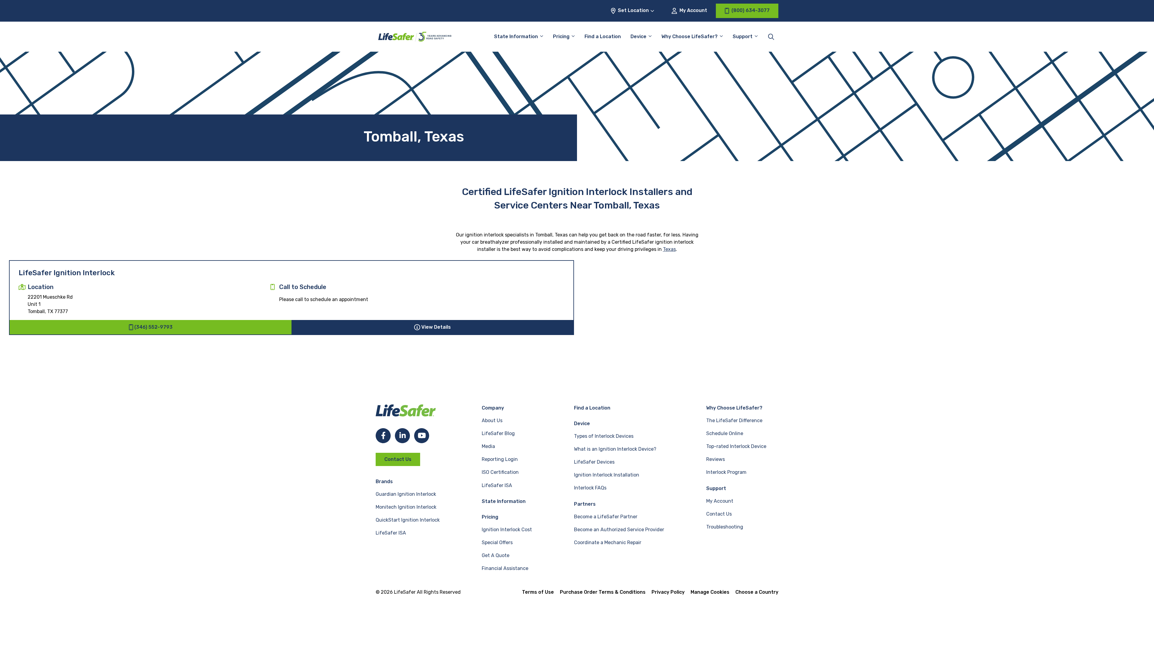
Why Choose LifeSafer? (689, 36)
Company (493, 408)
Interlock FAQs (590, 488)
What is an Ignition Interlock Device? (615, 449)
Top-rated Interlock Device (736, 446)
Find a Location (603, 36)
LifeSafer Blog (498, 433)
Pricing (561, 36)
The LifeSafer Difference (734, 420)
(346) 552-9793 (153, 327)
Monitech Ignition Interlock (406, 507)
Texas (669, 249)
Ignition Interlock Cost (507, 529)
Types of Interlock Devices (603, 436)
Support (716, 488)
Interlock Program (726, 472)
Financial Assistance (505, 568)
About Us (492, 420)
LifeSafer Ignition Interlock (67, 273)
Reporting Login (500, 459)
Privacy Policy (668, 592)
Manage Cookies (710, 592)
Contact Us (397, 459)
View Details (436, 327)
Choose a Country (756, 592)
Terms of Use (538, 592)
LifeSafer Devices (594, 462)
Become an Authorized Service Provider (619, 529)
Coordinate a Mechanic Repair (607, 542)
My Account (692, 10)
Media (488, 446)
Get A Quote (495, 555)
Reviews (715, 459)
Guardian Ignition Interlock (406, 494)
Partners (585, 504)
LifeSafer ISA (391, 533)
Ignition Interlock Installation (606, 475)
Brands (384, 481)
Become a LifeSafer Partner (605, 517)
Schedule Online (724, 433)
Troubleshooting (724, 527)
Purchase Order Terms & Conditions (603, 592)
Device (638, 36)
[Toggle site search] (771, 36)
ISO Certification (500, 472)
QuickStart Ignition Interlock (408, 520)
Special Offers (497, 542)
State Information (516, 36)
